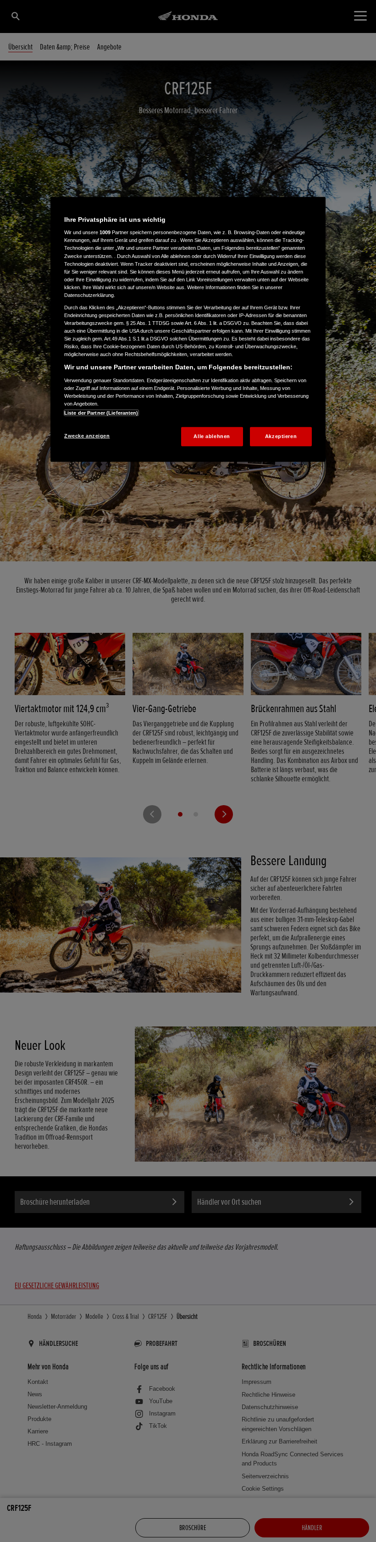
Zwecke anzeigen (87, 436)
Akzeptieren (281, 436)
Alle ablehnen (212, 436)
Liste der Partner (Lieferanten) (101, 413)
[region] (188, 329)
